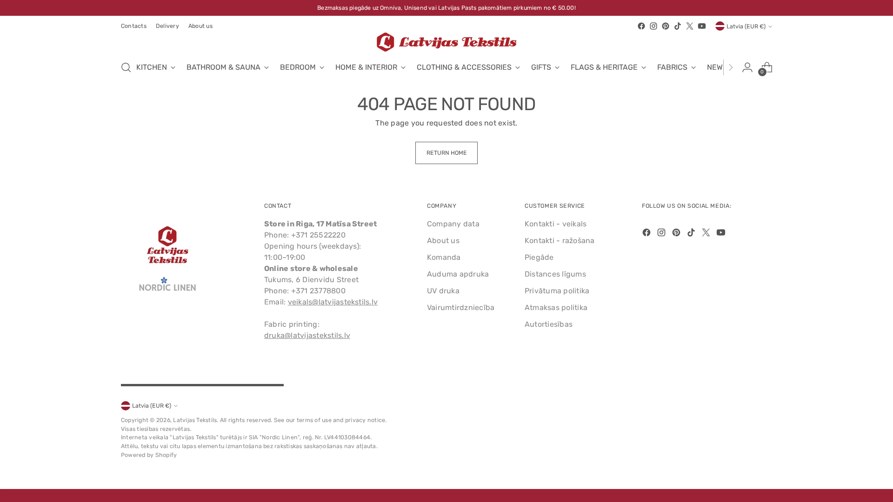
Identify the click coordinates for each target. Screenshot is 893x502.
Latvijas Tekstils (195, 419)
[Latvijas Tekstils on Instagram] (653, 26)
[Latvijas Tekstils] (446, 42)
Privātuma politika (557, 290)
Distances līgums (555, 274)
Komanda (444, 257)
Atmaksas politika (556, 307)
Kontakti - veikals (555, 223)
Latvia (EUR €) (746, 26)
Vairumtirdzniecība (460, 307)
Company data (453, 223)
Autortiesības (549, 324)
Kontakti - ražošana (560, 240)
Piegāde (539, 257)
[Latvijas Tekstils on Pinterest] (665, 26)
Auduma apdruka (458, 274)
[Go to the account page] (747, 67)
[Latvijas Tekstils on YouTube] (702, 26)
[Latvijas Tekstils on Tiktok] (677, 26)
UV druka (443, 290)
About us (443, 240)
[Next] (731, 67)
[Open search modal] (126, 67)
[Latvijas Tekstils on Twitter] (690, 26)
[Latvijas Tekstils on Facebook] (641, 26)
